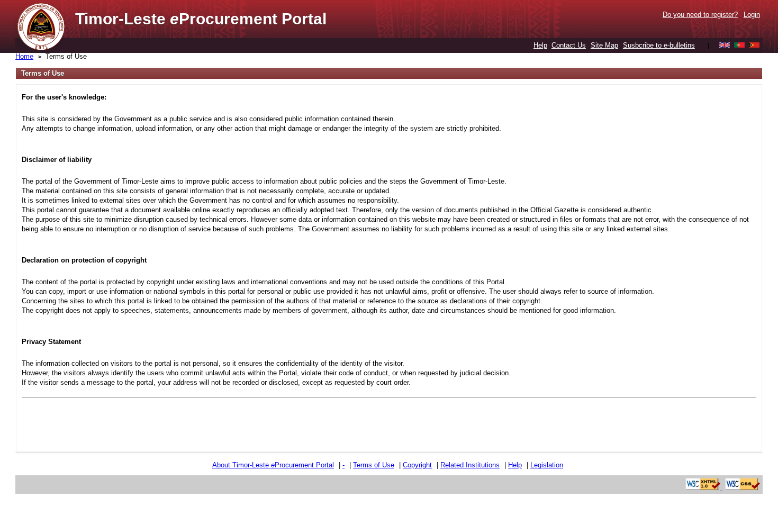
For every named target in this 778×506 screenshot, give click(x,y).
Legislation (546, 465)
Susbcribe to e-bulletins (659, 45)
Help (540, 45)
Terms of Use (66, 56)
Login (752, 15)
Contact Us (568, 45)
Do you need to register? (700, 15)
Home (24, 56)
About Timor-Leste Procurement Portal (273, 465)
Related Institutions (470, 465)
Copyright (417, 465)
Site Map (604, 45)
